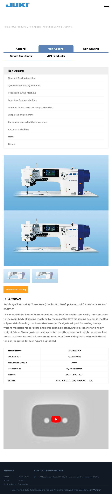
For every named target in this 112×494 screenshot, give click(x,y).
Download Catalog (16, 289)
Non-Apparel (56, 48)
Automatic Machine (18, 129)
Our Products (9, 484)
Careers (21, 480)
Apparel (21, 48)
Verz (95, 490)
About (6, 480)
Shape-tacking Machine (21, 114)
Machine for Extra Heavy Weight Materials (30, 107)
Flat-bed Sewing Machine (21, 78)
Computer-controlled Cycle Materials (27, 122)
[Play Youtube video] (56, 419)
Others (11, 144)
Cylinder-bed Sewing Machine (24, 85)
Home (6, 477)
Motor (11, 136)
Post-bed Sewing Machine (22, 92)
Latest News (23, 477)
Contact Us (23, 484)
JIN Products (56, 56)
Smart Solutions (21, 56)
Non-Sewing (91, 48)
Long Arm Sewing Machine (22, 100)
